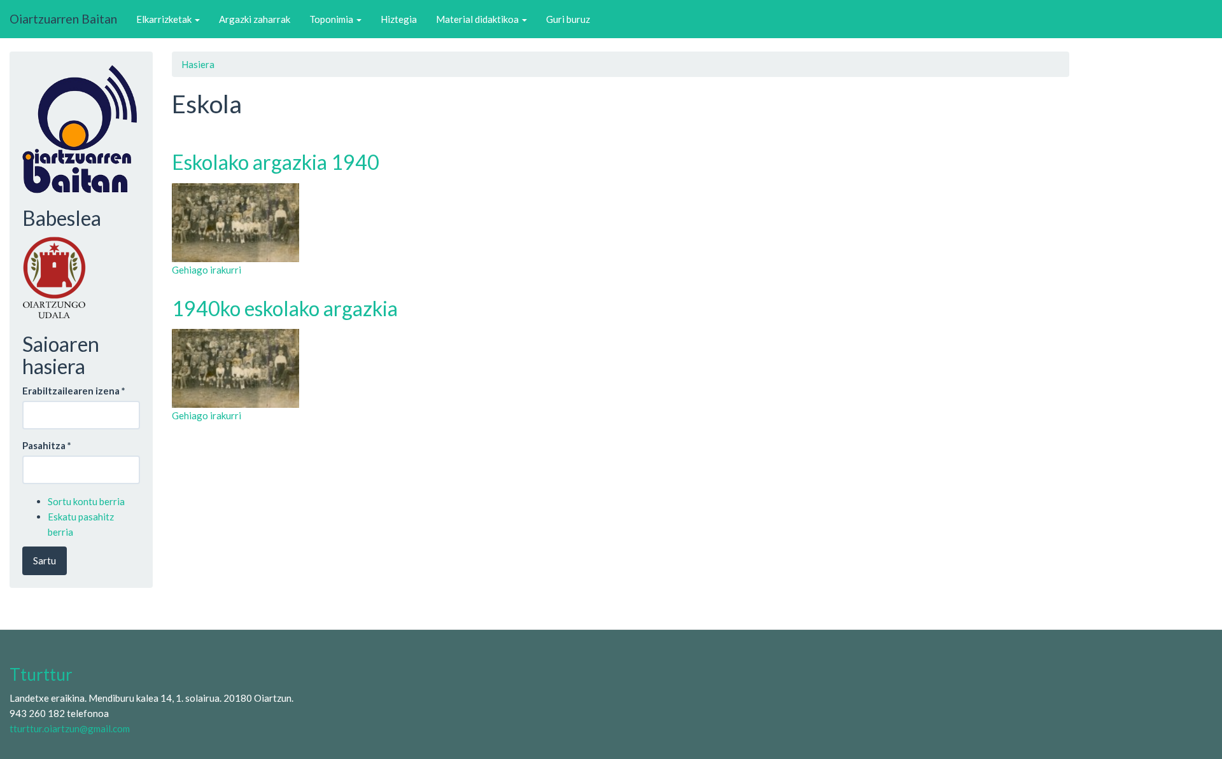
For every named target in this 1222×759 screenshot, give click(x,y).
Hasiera (197, 64)
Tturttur (41, 674)
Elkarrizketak (164, 19)
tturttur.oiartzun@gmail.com (70, 728)
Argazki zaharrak (254, 19)
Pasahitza (46, 445)
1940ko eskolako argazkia (285, 308)
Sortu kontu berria (86, 501)
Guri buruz (568, 19)
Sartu (44, 560)
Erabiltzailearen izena (73, 390)
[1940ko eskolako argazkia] (620, 368)
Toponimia (332, 19)
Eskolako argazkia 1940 (275, 162)
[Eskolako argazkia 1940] (620, 222)
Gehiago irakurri (206, 269)
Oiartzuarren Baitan (63, 18)
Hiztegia (399, 19)
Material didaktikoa (478, 19)
